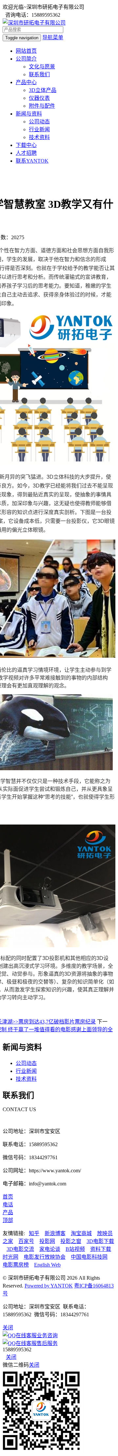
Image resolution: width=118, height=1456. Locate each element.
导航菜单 (52, 37)
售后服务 (47, 1343)
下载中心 (26, 145)
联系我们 (39, 74)
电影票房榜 (16, 1265)
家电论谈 (49, 1249)
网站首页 (26, 51)
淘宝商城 (81, 1233)
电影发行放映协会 (45, 1257)
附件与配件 (42, 106)
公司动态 (39, 121)
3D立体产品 (42, 90)
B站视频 (75, 1249)
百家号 (26, 1241)
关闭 (11, 1357)
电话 (8, 1204)
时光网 (10, 1257)
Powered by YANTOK (49, 1285)
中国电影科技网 (89, 1257)
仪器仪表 (39, 98)
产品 (8, 1212)
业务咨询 (47, 1335)
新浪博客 (55, 1233)
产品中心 (26, 82)
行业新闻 (39, 129)
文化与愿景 (42, 66)
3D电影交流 (20, 1249)
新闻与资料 (29, 113)
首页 (8, 1196)
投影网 (47, 1241)
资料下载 (100, 1249)
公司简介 (26, 59)
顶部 (8, 1220)
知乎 (34, 1233)
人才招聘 (26, 153)
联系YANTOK (32, 161)
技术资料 (39, 137)
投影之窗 (70, 1241)
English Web (47, 1265)
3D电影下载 (100, 1241)
